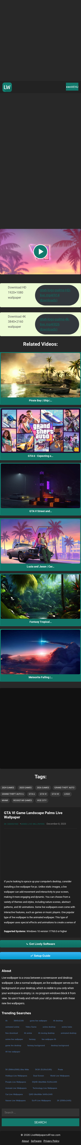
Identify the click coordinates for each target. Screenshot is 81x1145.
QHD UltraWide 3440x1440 (40, 1094)
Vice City (42, 800)
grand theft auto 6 (13, 794)
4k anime (28, 1033)
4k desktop (58, 1020)
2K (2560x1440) (64, 1100)
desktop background (60, 1045)
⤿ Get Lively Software (40, 943)
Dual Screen (38, 1076)
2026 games (43, 787)
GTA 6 (32, 794)
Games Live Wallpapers (32, 824)
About (25, 1140)
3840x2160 (19, 1020)
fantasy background (36, 1045)
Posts (60, 1069)
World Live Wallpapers (59, 1076)
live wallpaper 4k (49, 1039)
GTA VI (43, 794)
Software (36, 1140)
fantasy (32, 1039)
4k (6, 1020)
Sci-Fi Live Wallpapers (41, 1100)
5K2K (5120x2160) (43, 1069)
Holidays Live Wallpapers (16, 1076)
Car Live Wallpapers (14, 1094)
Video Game (30, 1027)
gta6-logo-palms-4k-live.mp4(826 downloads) (55, 324)
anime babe (67, 1027)
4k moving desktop (46, 1033)
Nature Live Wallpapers (15, 1100)
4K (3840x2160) (11, 824)
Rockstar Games (22, 800)
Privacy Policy (51, 1140)
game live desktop (13, 1045)
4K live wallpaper (12, 1051)
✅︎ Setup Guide (40, 955)
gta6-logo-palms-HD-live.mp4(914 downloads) (55, 295)
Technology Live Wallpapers (45, 1088)
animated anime (12, 1027)
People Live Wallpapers (15, 1082)
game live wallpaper (38, 1020)
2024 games (8, 787)
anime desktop (49, 1027)
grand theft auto (64, 787)
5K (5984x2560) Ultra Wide (17, 1069)
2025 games (25, 787)
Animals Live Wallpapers (15, 1088)
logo (67, 794)
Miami (5, 800)
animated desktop (68, 1033)
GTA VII (55, 794)
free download (11, 1033)
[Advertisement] (40, 40)
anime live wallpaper (14, 1039)
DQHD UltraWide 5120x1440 (44, 1082)
